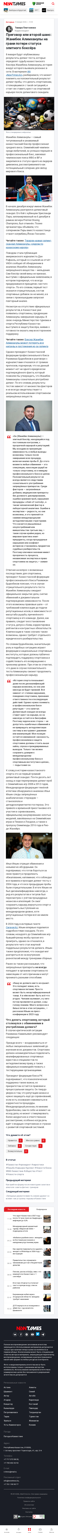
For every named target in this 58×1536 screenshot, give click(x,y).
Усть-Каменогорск (12, 1425)
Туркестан (34, 1416)
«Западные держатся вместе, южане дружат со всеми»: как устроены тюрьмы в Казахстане (27, 1197)
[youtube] (32, 1334)
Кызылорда (9, 1408)
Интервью (10, 22)
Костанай (33, 1404)
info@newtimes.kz (11, 1481)
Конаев (32, 1425)
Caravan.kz (12, 927)
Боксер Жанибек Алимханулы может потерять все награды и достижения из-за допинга (27, 343)
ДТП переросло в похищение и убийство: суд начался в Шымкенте (26, 1308)
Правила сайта (29, 1501)
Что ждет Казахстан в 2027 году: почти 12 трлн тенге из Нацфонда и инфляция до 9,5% (27, 1218)
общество (30, 1171)
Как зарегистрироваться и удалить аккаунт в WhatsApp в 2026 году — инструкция (28, 1251)
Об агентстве (29, 1505)
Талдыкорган (35, 1412)
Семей (32, 1392)
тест (40, 1171)
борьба (11, 1168)
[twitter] (37, 1334)
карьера (21, 1168)
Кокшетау (8, 1404)
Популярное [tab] (41, 1209)
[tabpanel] (29, 1263)
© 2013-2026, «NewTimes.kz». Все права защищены (29, 1494)
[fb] (21, 1334)
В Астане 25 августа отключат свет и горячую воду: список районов (25, 1285)
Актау (6, 1396)
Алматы (32, 1387)
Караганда (34, 1400)
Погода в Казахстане (13, 1436)
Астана (7, 1387)
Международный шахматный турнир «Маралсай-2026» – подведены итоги (25, 1228)
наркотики (38, 1164)
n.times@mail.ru (10, 1472)
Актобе (32, 1396)
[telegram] (43, 1334)
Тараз (6, 1416)
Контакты (29, 1512)
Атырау (7, 1400)
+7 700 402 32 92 (11, 1463)
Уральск (7, 1421)
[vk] (15, 1334)
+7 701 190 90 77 (11, 1484)
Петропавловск (11, 1412)
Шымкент (8, 1392)
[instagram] (26, 1334)
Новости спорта (15, 1174)
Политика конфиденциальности (29, 1498)
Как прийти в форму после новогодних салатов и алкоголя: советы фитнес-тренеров (28, 1186)
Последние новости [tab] (16, 1209)
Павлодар (33, 1408)
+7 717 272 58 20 (11, 1459)
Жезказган (34, 1421)
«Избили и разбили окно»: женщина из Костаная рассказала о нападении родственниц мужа (27, 1240)
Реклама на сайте (29, 1508)
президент (25, 1164)
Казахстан (12, 1164)
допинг (30, 1168)
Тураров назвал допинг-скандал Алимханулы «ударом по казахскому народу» (29, 244)
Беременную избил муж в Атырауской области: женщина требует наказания (26, 1296)
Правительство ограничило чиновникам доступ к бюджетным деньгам (27, 1262)
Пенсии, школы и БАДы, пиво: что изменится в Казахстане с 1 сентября (27, 1274)
